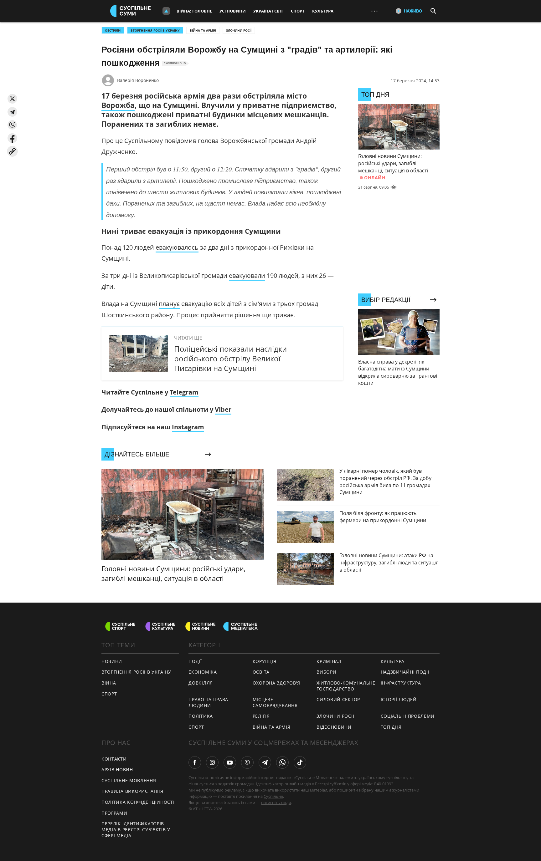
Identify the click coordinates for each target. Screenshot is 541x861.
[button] (12, 98)
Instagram (188, 427)
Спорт (298, 11)
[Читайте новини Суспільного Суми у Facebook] (194, 762)
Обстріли (113, 30)
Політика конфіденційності (138, 802)
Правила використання (132, 791)
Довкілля (200, 683)
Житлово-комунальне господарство (346, 686)
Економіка (202, 672)
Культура (322, 11)
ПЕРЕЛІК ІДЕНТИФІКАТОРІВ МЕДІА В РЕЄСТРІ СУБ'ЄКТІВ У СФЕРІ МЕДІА (135, 829)
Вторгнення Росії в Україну (155, 30)
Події (195, 661)
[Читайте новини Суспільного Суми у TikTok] (300, 762)
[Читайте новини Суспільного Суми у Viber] (247, 762)
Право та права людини (208, 702)
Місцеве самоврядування (275, 702)
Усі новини (232, 11)
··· (374, 11)
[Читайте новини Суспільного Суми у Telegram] (265, 762)
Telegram (184, 392)
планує (169, 303)
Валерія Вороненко (138, 80)
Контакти (114, 759)
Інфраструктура (401, 683)
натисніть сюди (276, 802)
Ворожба (118, 105)
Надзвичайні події (405, 672)
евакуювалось (177, 247)
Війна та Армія (203, 30)
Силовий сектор (338, 699)
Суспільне (273, 796)
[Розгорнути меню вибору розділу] (166, 11)
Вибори (326, 672)
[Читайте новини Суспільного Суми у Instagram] (212, 762)
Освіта (261, 672)
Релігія (261, 716)
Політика (200, 716)
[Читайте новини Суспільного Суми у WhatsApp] (282, 762)
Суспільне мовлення (128, 780)
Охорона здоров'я (276, 683)
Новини (111, 661)
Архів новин (117, 769)
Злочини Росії (238, 30)
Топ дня (391, 727)
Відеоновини (334, 727)
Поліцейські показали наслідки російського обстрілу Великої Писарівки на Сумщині (230, 358)
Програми (114, 813)
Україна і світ (268, 11)
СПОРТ (109, 694)
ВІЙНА (108, 683)
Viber (223, 409)
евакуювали (247, 275)
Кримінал (329, 661)
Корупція (264, 661)
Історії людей (399, 699)
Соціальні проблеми (408, 716)
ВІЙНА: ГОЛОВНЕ (194, 11)
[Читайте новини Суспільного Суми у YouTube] (230, 762)
